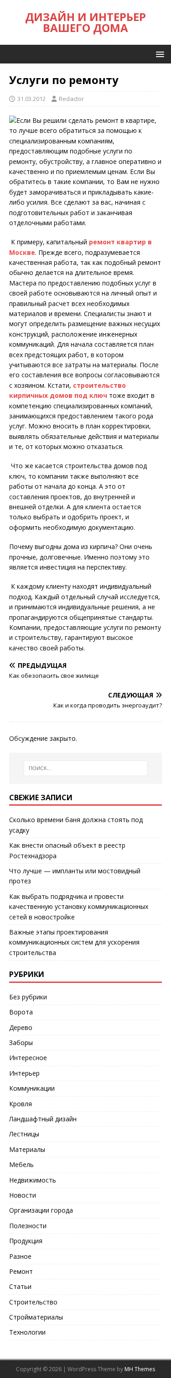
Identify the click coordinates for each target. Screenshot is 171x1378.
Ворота (21, 1012)
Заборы (21, 1042)
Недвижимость (32, 1180)
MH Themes (139, 1369)
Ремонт (21, 1271)
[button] (158, 53)
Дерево (20, 1027)
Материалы (27, 1149)
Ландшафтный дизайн (43, 1118)
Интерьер (24, 1073)
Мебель (21, 1164)
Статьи (20, 1286)
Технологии (27, 1332)
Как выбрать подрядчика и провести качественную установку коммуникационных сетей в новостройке (78, 906)
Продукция (25, 1240)
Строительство (33, 1302)
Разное (20, 1256)
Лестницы (24, 1134)
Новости (22, 1195)
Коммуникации (32, 1088)
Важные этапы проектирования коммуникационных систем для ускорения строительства (74, 942)
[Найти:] (86, 768)
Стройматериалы (36, 1317)
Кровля (20, 1103)
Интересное (28, 1057)
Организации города (41, 1210)
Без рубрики (28, 997)
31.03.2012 (31, 99)
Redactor (71, 99)
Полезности (28, 1225)
